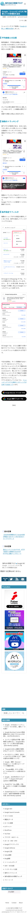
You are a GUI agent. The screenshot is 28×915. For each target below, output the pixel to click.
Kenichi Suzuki (14, 910)
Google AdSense (10, 848)
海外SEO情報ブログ (8, 563)
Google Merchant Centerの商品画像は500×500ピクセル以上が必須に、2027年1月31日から (14, 734)
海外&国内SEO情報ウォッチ (13, 876)
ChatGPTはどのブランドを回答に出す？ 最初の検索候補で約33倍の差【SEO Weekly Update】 (14, 793)
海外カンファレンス (11, 873)
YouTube (7, 834)
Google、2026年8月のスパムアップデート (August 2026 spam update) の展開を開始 (13, 779)
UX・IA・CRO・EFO (11, 841)
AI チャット (8, 826)
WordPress (8, 830)
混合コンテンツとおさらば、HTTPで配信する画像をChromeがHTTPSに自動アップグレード (14, 551)
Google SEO (21, 563)
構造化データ (9, 819)
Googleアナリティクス (12, 844)
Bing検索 (7, 858)
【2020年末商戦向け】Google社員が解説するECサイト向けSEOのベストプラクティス (14, 537)
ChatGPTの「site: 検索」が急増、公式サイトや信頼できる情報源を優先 (14, 786)
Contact (14, 903)
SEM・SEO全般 (9, 866)
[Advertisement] (14, 466)
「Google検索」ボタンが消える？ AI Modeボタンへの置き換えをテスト (14, 771)
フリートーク (9, 880)
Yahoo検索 (8, 855)
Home (7, 903)
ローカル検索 (9, 823)
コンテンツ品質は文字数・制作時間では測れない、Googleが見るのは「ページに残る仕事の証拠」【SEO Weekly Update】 (14, 742)
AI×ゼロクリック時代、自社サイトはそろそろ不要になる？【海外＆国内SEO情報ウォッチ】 (14, 756)
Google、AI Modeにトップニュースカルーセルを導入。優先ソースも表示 (14, 727)
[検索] (23, 713)
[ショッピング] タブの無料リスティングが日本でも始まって (14, 382)
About (21, 903)
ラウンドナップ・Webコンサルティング (18, 912)
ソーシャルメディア (11, 862)
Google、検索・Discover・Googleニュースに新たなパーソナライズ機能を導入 (13, 764)
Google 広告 (8, 851)
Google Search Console (12, 812)
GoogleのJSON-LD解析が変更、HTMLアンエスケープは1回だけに (14, 750)
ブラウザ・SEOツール (11, 837)
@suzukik (20, 910)
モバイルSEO (9, 816)
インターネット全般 (11, 869)
